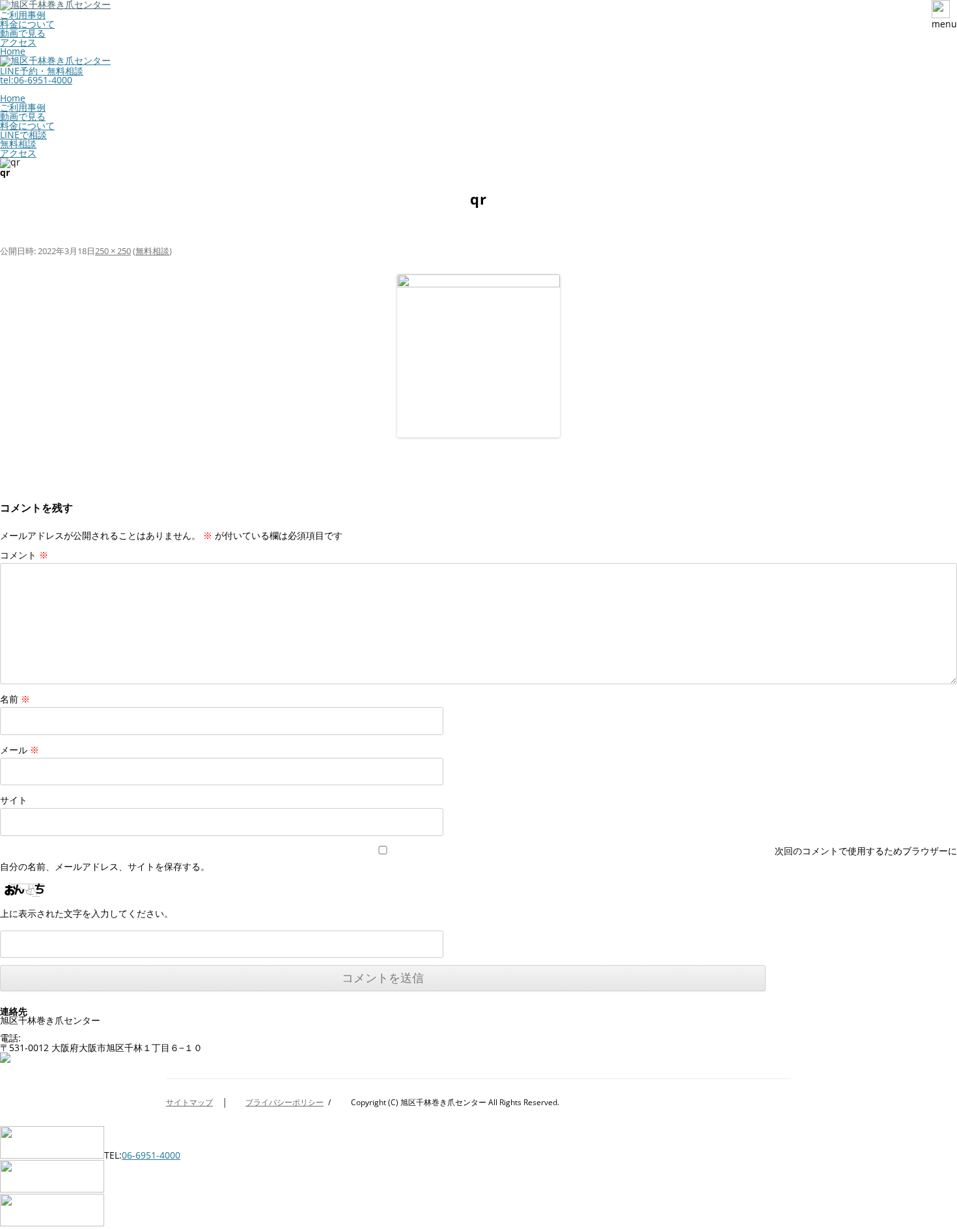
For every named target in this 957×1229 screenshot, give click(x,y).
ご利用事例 (23, 14)
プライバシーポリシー (284, 1102)
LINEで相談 (23, 134)
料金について (27, 24)
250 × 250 (113, 251)
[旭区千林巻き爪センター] (55, 60)
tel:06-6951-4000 (36, 80)
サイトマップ (189, 1102)
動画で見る (23, 33)
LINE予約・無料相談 (41, 71)
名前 (15, 699)
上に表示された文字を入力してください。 (86, 913)
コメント (24, 555)
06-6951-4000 (79, 1034)
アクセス (18, 42)
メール (19, 750)
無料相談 (18, 143)
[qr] (478, 355)
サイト (13, 800)
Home (12, 51)
